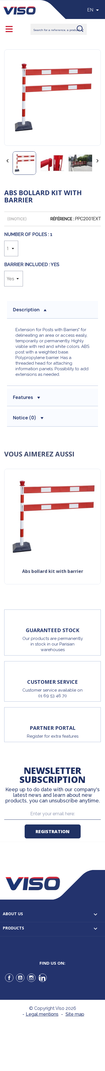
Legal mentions (42, 1014)
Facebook (9, 978)
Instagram (31, 978)
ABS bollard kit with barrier (52, 571)
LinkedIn (42, 978)
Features (23, 397)
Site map (75, 1014)
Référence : (62, 219)
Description (26, 310)
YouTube (20, 978)
